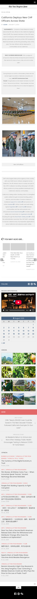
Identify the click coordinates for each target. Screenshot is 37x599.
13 (23, 331)
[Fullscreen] (33, 310)
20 (24, 334)
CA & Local (5, 12)
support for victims (16, 202)
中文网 (29, 494)
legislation (13, 207)
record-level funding (16, 212)
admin (5, 25)
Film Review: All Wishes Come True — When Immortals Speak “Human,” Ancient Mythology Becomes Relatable (17, 474)
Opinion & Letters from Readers (16, 470)
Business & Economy (8, 456)
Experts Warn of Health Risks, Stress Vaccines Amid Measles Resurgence (15, 556)
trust (23, 207)
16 (4, 334)
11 (13, 331)
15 (33, 331)
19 (18, 334)
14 (28, 331)
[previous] (1, 259)
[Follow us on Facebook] (29, 284)
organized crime (26, 214)
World (21, 458)
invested (10, 204)
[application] (18, 302)
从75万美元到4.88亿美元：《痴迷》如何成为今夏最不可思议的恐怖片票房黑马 (18, 498)
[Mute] (30, 310)
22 (33, 334)
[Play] (4, 310)
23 (4, 337)
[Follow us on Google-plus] (32, 284)
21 (28, 334)
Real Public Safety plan (21, 217)
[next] (35, 259)
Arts (2, 470)
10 (9, 331)
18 (14, 334)
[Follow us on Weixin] (34, 284)
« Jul (3, 343)
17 (9, 334)
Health (3, 553)
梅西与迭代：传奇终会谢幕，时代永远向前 (15, 546)
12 (18, 331)
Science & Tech (13, 458)
